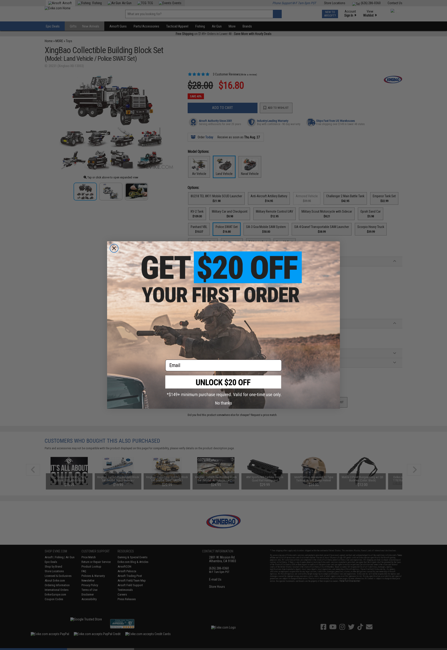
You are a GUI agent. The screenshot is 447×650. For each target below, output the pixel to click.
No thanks (223, 403)
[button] (223, 386)
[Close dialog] (114, 248)
